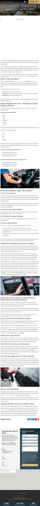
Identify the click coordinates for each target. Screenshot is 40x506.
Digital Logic (24, 498)
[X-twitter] (17, 493)
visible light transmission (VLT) (19, 81)
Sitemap (27, 499)
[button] (25, 2)
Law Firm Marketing (17, 498)
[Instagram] (20, 493)
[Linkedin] (25, 493)
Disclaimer (10, 499)
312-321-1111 (25, 76)
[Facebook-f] (15, 493)
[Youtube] (22, 493)
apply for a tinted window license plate (10, 395)
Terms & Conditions (21, 499)
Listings (30, 499)
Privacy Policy (31, 461)
